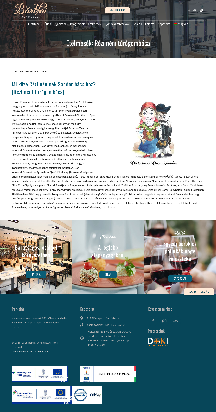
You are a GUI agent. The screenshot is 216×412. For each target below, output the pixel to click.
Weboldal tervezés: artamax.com (30, 351)
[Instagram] (201, 10)
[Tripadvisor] (195, 10)
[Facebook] (189, 10)
